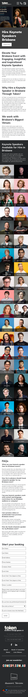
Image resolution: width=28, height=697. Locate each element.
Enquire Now (7, 44)
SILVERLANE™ (17, 686)
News (8, 652)
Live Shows (18, 652)
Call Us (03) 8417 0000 (14, 639)
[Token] (6, 3)
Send (5, 615)
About (6, 650)
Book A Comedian (18, 650)
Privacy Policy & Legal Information (14, 636)
